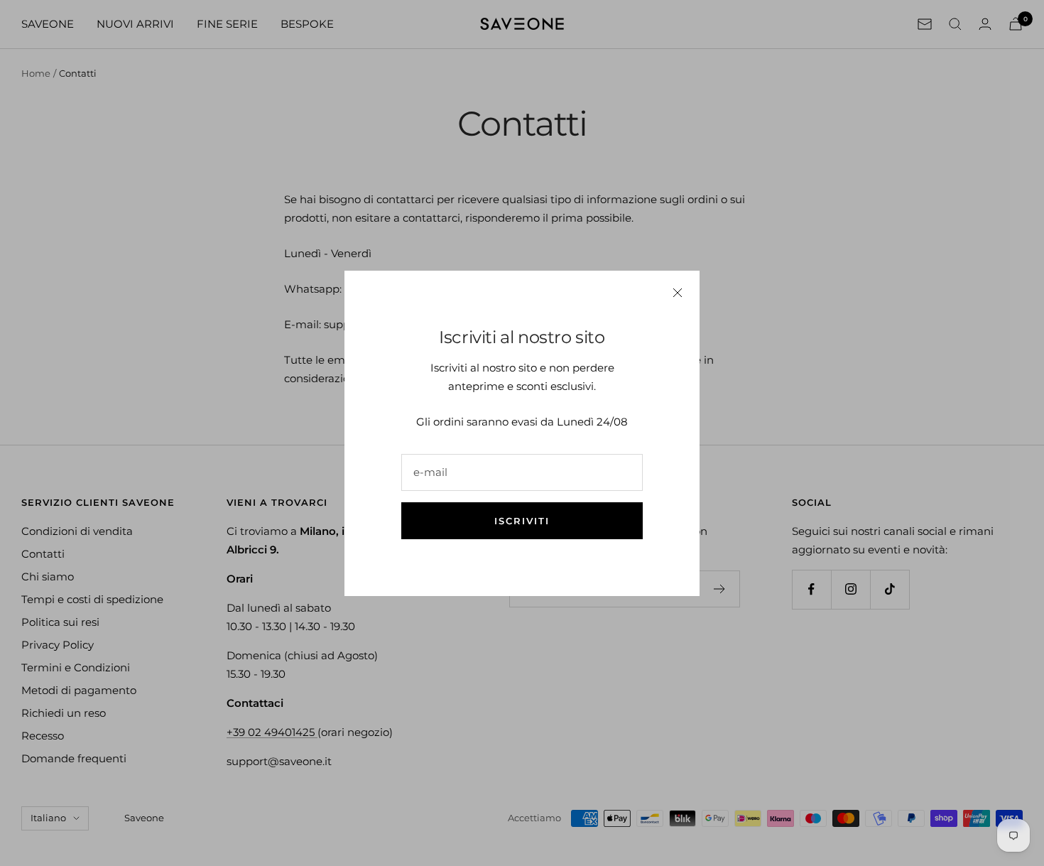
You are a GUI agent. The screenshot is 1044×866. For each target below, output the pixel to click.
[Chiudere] (678, 293)
